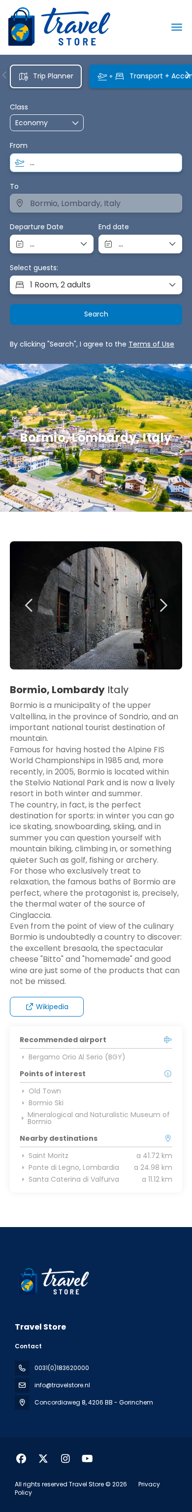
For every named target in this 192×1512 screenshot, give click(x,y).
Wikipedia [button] (52, 1007)
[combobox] (96, 162)
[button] (5, 75)
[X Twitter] (43, 1459)
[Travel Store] (53, 1281)
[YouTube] (87, 1459)
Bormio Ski (46, 1102)
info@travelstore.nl (62, 1385)
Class (19, 107)
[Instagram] (65, 1459)
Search (96, 314)
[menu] (176, 27)
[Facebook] (21, 1459)
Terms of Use (151, 344)
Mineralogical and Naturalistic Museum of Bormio (99, 1118)
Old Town (45, 1091)
